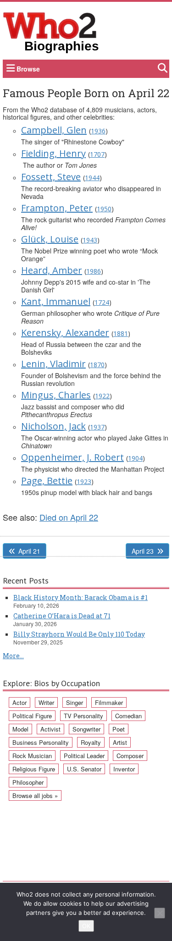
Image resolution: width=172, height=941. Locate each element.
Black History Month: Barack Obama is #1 (80, 597)
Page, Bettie (46, 480)
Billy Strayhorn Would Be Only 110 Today (79, 634)
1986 (93, 271)
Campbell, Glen (54, 130)
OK (86, 926)
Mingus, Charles (56, 395)
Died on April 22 (68, 517)
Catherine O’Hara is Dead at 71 (62, 615)
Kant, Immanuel (55, 301)
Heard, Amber (51, 270)
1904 (135, 458)
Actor (19, 702)
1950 (104, 208)
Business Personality (40, 742)
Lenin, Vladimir (53, 364)
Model (20, 729)
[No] (159, 913)
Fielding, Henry (53, 153)
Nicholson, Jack (53, 426)
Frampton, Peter (57, 208)
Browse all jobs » (35, 795)
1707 (97, 154)
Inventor (124, 769)
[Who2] (50, 24)
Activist (50, 729)
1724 (101, 302)
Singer (74, 702)
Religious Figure (33, 769)
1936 (98, 131)
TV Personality (83, 715)
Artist (120, 742)
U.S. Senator (84, 769)
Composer (130, 755)
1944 (92, 177)
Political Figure (32, 715)
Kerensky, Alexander (65, 332)
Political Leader (84, 755)
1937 (97, 427)
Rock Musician (32, 755)
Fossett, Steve (51, 177)
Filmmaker (109, 702)
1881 (120, 333)
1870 (97, 364)
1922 (102, 395)
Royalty (91, 742)
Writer (46, 702)
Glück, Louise (49, 239)
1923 (84, 481)
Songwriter (86, 729)
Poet (118, 729)
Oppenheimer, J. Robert (72, 457)
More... (13, 655)
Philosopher (28, 782)
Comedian (128, 715)
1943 (90, 240)
